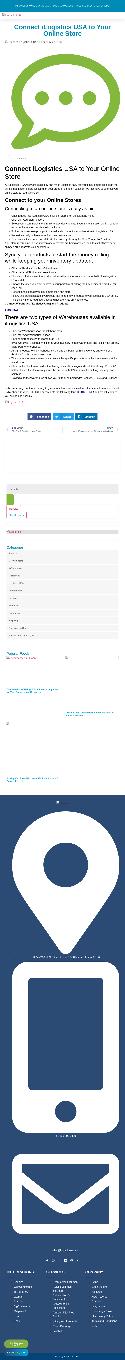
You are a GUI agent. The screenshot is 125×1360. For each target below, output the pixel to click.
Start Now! (11, 309)
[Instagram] (53, 1260)
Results (13, 508)
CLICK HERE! (85, 392)
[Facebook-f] (47, 1260)
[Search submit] (10, 499)
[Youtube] (71, 1260)
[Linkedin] (65, 1260)
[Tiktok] (77, 1260)
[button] (39, 416)
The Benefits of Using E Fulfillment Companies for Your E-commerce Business (33, 690)
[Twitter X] (59, 1260)
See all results (16, 515)
